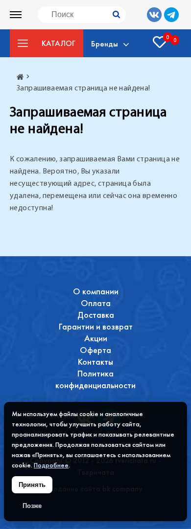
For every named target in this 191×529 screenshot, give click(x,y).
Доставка (95, 314)
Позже (32, 505)
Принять (32, 484)
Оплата (96, 303)
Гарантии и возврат (96, 326)
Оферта (95, 349)
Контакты (95, 361)
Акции (95, 338)
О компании (96, 291)
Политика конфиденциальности (95, 379)
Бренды (104, 43)
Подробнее (51, 465)
